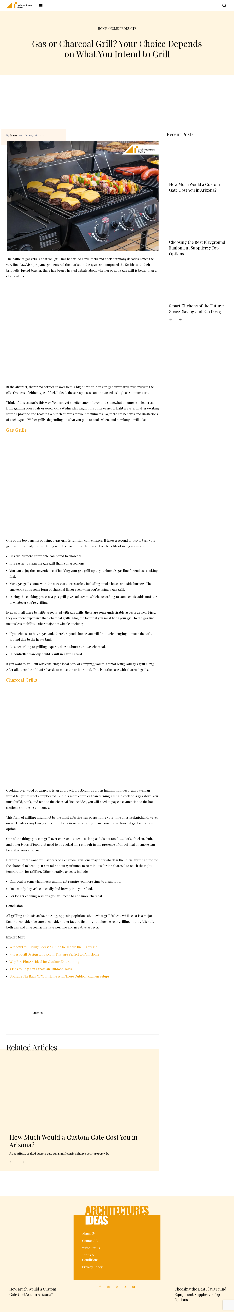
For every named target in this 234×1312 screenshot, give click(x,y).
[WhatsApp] (156, 135)
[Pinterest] (148, 135)
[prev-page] (11, 1162)
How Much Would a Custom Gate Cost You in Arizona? (73, 1141)
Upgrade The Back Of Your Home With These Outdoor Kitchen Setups (59, 976)
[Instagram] (108, 1287)
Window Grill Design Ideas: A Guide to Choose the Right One (53, 947)
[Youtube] (134, 1287)
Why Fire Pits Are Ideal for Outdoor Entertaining (44, 961)
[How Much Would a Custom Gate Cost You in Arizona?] (77, 1092)
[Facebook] (141, 135)
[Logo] (21, 5)
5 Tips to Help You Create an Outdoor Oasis (41, 969)
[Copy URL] (134, 135)
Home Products (123, 28)
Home (102, 28)
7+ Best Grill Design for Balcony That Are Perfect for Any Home (54, 954)
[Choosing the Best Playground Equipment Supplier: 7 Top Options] (197, 217)
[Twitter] (125, 1287)
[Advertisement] (117, 105)
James (13, 135)
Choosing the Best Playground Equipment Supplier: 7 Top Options (197, 247)
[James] (20, 1020)
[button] (222, 5)
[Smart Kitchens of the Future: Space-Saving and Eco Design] (197, 281)
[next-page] (23, 1162)
